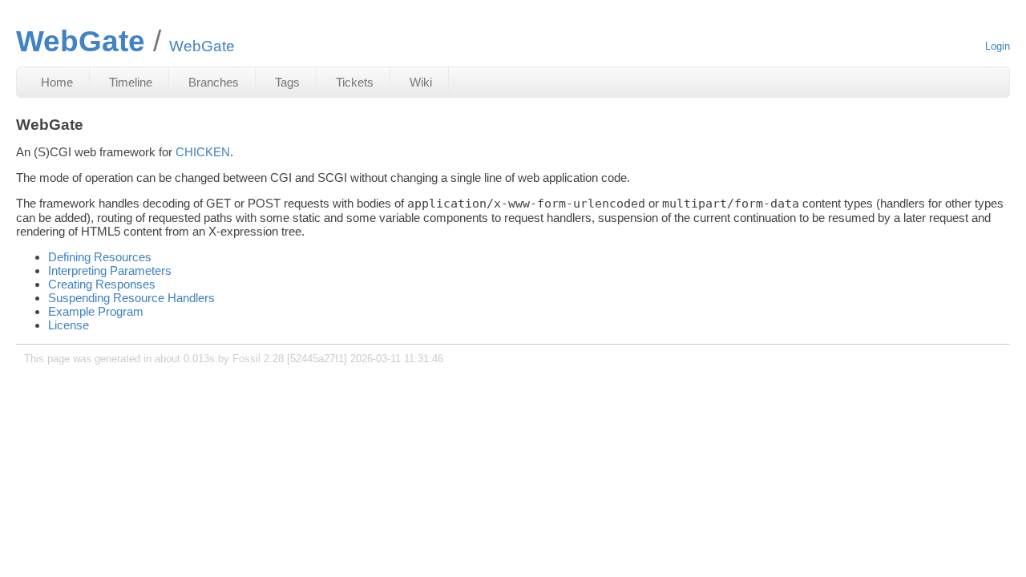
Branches (213, 82)
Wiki (421, 82)
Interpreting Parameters (110, 270)
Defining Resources (99, 257)
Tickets (355, 82)
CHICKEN (203, 152)
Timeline (130, 82)
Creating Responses (102, 284)
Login (997, 46)
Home (57, 82)
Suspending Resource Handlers (131, 298)
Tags (287, 82)
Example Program (95, 311)
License (68, 325)
